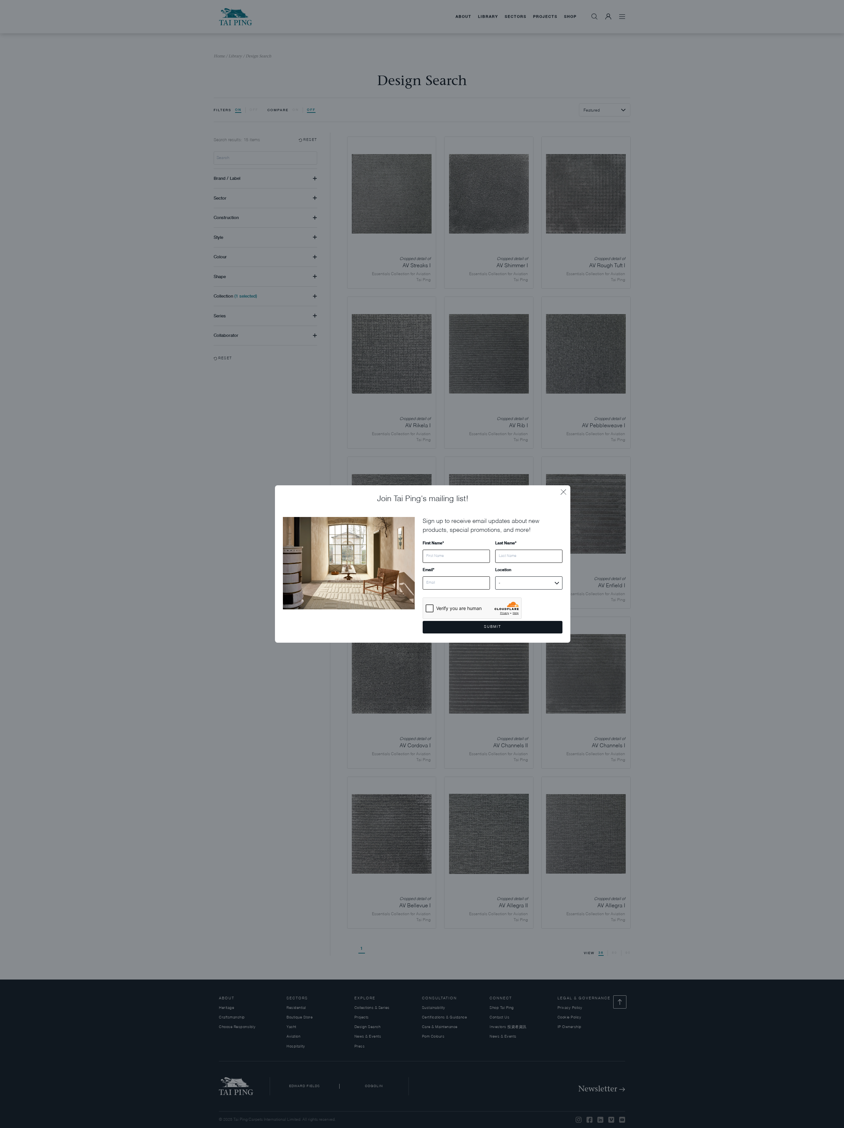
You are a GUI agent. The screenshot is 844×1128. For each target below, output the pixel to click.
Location (503, 569)
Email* (428, 569)
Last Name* (505, 542)
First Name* (433, 542)
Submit (492, 627)
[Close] (565, 490)
